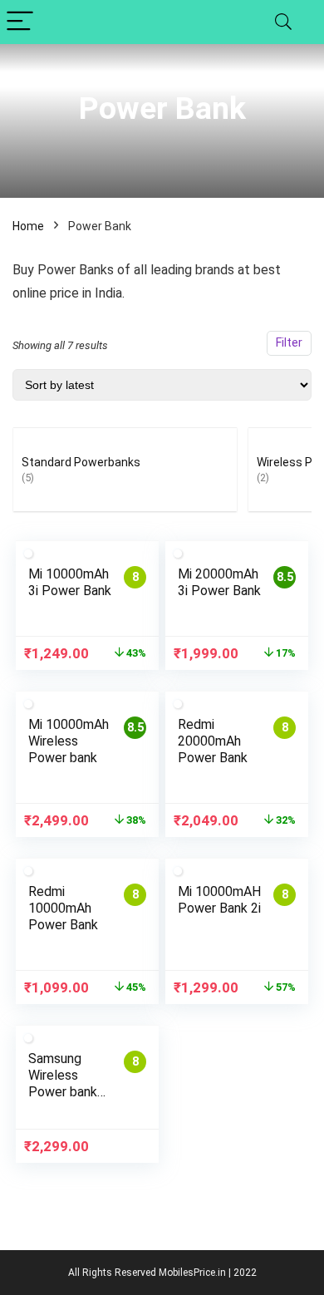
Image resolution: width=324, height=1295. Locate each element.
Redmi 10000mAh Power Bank (63, 908)
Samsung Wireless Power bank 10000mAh (62, 1083)
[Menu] (20, 22)
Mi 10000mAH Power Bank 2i (219, 900)
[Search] (283, 22)
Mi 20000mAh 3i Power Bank (219, 582)
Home (28, 226)
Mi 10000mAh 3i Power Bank (69, 582)
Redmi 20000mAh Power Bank (213, 741)
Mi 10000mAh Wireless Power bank (68, 741)
